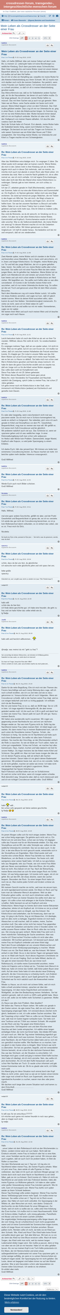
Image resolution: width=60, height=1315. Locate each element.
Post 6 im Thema (7, 480)
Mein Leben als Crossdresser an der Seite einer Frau (28, 27)
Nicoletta (4, 493)
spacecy (4, 545)
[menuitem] (57, 16)
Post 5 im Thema (7, 411)
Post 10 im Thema (7, 633)
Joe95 (3, 620)
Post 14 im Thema (7, 1110)
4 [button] (35, 38)
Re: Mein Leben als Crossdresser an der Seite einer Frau (27, 153)
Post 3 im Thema (7, 253)
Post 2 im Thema (7, 157)
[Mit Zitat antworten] (48, 45)
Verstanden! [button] (16, 1310)
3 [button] (32, 38)
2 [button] (29, 38)
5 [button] (38, 38)
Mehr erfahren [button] (12, 1302)
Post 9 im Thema (7, 599)
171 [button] (45, 38)
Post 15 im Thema (7, 1142)
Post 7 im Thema (7, 507)
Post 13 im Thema (7, 831)
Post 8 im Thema (7, 559)
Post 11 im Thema (7, 684)
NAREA (4, 43)
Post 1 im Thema (7, 57)
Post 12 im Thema (7, 800)
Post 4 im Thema (7, 334)
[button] (22, 38)
